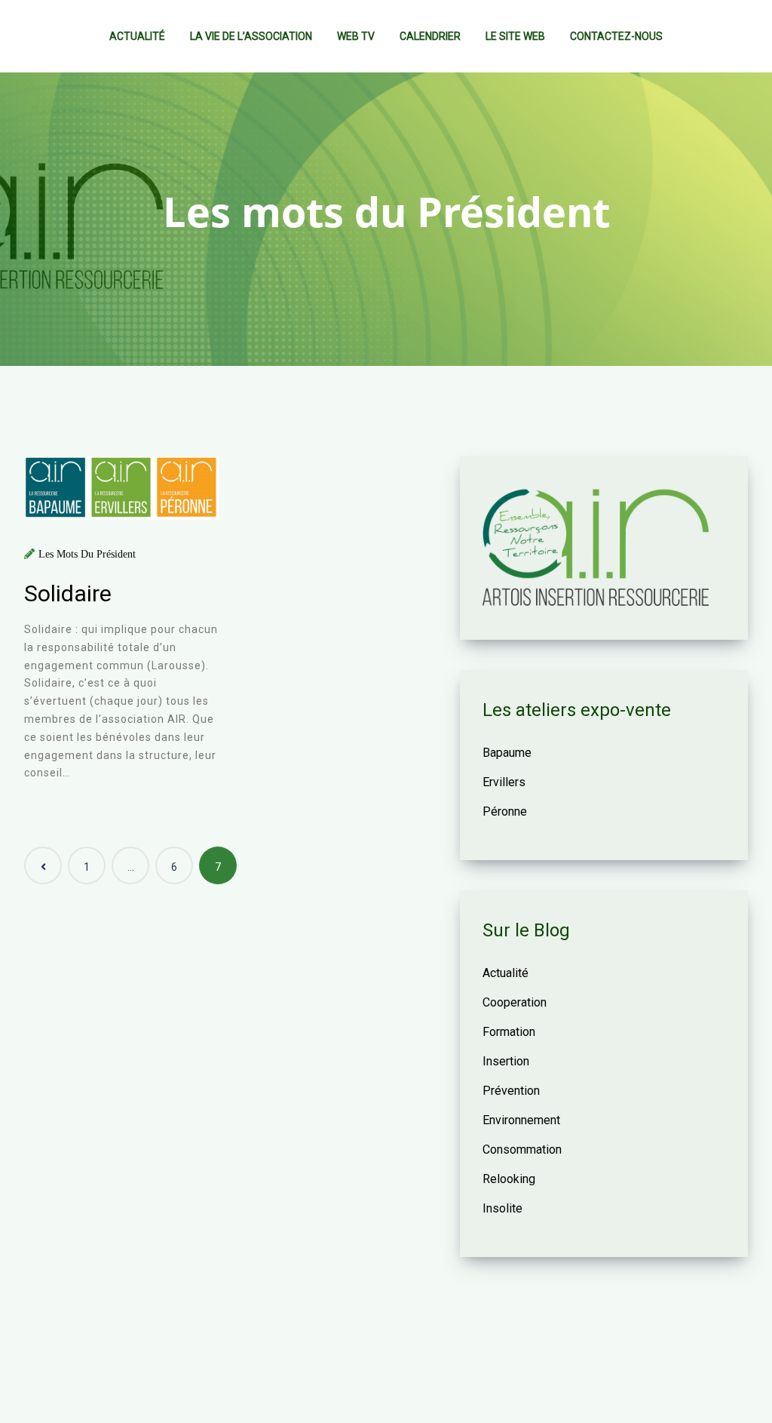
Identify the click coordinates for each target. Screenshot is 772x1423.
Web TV (356, 36)
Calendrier (430, 36)
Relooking (508, 1179)
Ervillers (503, 782)
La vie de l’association (251, 36)
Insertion (505, 1061)
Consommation (522, 1149)
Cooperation (514, 1002)
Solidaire (68, 593)
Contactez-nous (616, 36)
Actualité (137, 36)
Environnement (521, 1120)
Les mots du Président (87, 554)
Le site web (515, 36)
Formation (508, 1032)
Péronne (504, 811)
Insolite (502, 1208)
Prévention (511, 1090)
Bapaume (507, 752)
